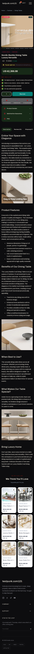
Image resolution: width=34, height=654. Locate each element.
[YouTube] (15, 598)
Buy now (22, 94)
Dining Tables (18, 10)
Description (6, 129)
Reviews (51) (18, 129)
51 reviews (9, 61)
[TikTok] (11, 598)
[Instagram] (3, 598)
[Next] (30, 31)
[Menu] (30, 3)
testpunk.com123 (9, 3)
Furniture (9, 10)
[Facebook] (7, 598)
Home (3, 10)
